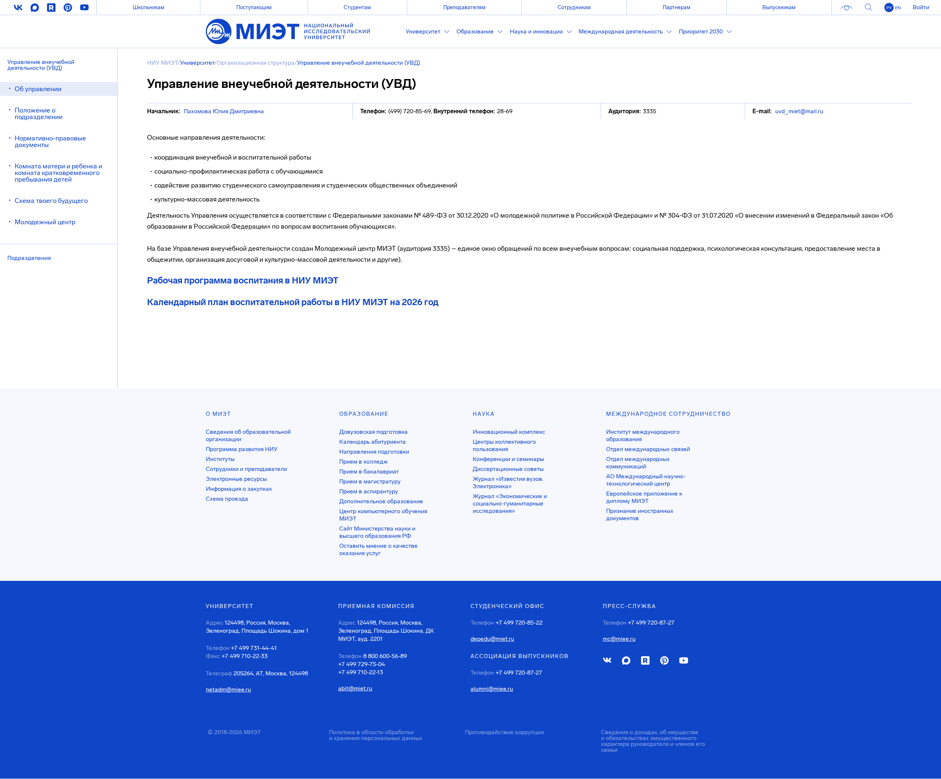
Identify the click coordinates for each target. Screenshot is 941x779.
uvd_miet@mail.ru (799, 111)
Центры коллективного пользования (504, 445)
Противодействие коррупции (504, 732)
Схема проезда (227, 498)
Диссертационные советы (508, 468)
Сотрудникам (574, 7)
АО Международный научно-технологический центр (646, 480)
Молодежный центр (45, 222)
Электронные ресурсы (236, 478)
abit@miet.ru (355, 689)
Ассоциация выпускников (519, 656)
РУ (889, 7)
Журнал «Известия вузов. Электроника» (508, 482)
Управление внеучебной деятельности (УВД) (40, 64)
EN (898, 7)
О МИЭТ (218, 414)
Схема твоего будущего (51, 201)
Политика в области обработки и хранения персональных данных (375, 735)
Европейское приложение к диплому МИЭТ (644, 497)
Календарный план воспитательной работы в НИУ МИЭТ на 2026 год (293, 302)
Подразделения (29, 257)
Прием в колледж (363, 461)
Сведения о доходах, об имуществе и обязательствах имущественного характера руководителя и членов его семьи (653, 741)
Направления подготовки (374, 451)
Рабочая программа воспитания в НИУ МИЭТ (243, 280)
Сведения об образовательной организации (248, 435)
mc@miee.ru (619, 639)
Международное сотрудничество (668, 414)
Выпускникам (778, 7)
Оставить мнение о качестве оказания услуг (378, 549)
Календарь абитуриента (372, 441)
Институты (220, 458)
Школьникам (148, 7)
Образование (364, 414)
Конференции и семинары (508, 458)
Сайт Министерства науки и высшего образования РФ (377, 532)
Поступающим (254, 7)
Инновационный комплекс (509, 431)
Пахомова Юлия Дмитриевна (224, 111)
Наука (484, 414)
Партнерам (676, 7)
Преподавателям (464, 7)
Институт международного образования (643, 435)
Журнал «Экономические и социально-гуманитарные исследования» (510, 503)
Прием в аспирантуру (368, 491)
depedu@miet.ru (492, 639)
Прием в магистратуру (370, 481)
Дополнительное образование (381, 501)
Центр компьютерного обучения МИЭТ (383, 515)
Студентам (357, 7)
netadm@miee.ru (228, 690)
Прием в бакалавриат (369, 471)
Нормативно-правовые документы (50, 141)
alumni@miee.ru (491, 689)
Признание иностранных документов (639, 514)
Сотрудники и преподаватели (246, 468)
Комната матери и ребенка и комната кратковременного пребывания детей (58, 172)
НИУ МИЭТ (162, 62)
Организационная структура (255, 62)
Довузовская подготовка (373, 431)
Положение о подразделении (38, 113)
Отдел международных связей (648, 449)
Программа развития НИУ (242, 449)
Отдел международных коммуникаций (638, 462)
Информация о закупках (239, 488)
